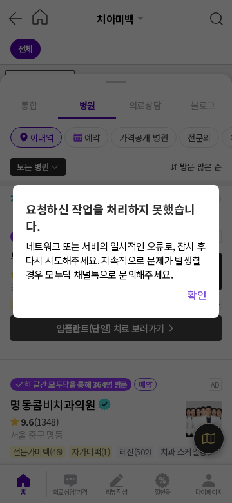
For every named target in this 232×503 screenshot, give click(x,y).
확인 (197, 294)
